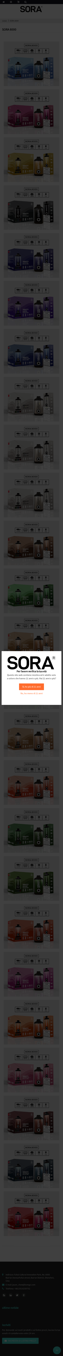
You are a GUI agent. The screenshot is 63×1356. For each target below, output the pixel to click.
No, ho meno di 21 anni (32, 693)
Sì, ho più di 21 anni (31, 686)
